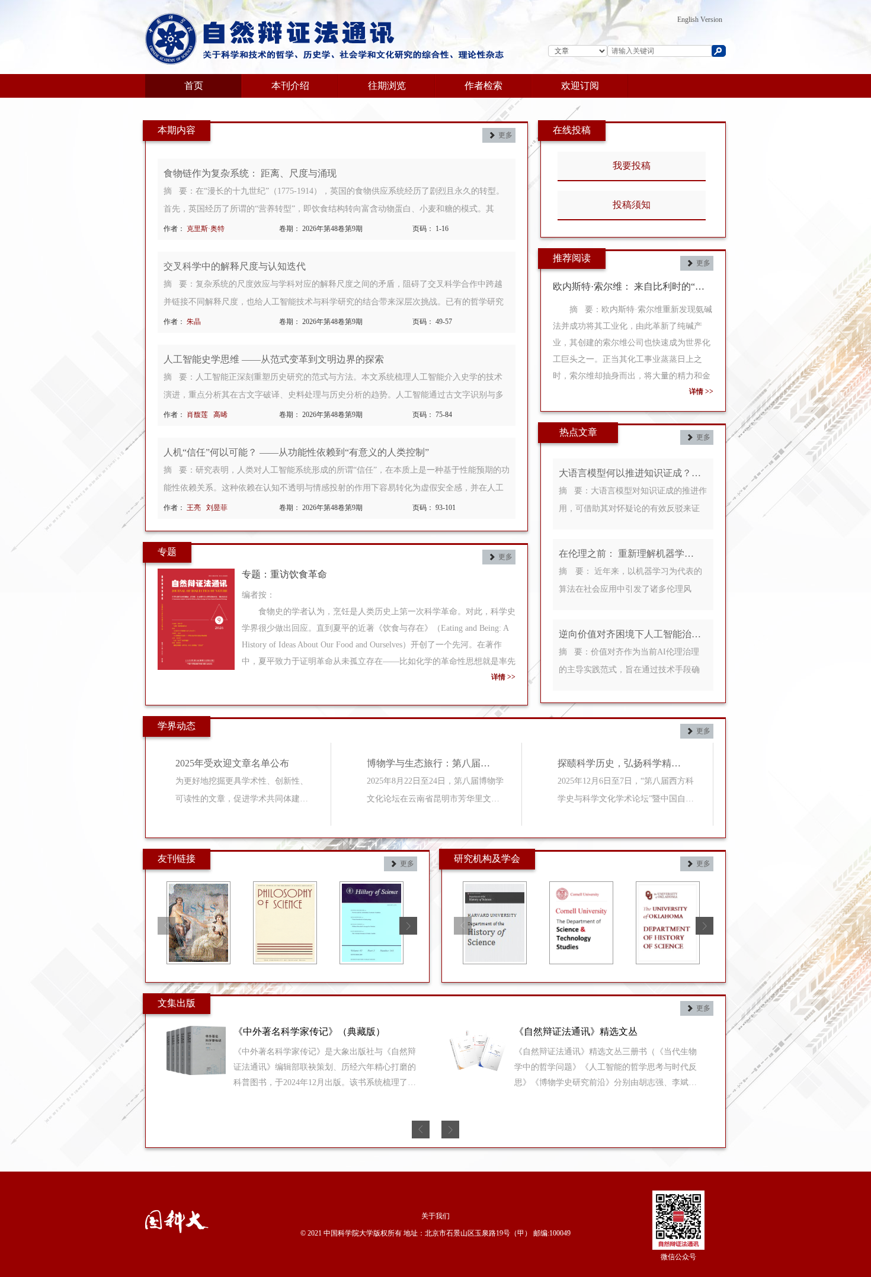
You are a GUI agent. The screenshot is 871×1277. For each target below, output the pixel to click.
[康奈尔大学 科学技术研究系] (581, 889)
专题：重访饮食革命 (284, 574)
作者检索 (483, 86)
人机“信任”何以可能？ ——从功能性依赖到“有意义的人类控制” (296, 452)
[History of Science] (371, 889)
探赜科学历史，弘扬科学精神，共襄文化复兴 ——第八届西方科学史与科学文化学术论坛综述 (623, 763)
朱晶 (194, 321)
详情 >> (503, 677)
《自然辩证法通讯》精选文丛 (576, 1031)
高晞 (221, 414)
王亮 (194, 507)
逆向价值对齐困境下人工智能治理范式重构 (630, 634)
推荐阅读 (572, 258)
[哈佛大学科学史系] (494, 889)
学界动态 (177, 726)
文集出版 (177, 1003)
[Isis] (198, 889)
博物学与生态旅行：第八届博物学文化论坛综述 (432, 763)
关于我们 (435, 1216)
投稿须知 (632, 205)
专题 (167, 552)
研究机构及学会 (487, 859)
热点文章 (578, 432)
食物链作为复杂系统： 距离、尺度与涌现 (250, 173)
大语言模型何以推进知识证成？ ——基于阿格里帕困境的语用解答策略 (630, 473)
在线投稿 (572, 130)
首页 (193, 86)
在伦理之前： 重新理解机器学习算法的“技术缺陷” (630, 553)
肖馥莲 (197, 414)
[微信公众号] (678, 1205)
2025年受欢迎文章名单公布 (232, 763)
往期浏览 (387, 86)
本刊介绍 (290, 86)
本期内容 (177, 130)
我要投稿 (632, 166)
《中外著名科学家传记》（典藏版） (309, 1031)
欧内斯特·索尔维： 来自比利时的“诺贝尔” (633, 286)
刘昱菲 (217, 507)
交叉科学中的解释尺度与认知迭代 (235, 266)
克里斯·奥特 (205, 228)
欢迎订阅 (580, 86)
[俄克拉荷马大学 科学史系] (667, 889)
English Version (699, 19)
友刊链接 (177, 859)
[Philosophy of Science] (285, 889)
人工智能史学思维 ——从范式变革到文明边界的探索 (274, 359)
